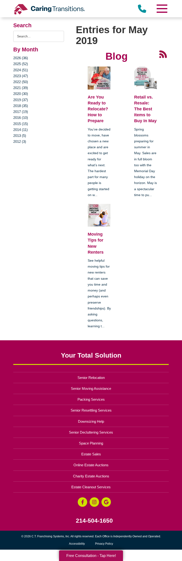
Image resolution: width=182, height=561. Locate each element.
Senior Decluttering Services (91, 432)
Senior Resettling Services (91, 410)
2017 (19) (20, 112)
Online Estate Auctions (91, 465)
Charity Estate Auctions (91, 476)
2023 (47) (20, 76)
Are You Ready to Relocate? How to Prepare (98, 109)
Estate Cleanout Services (91, 487)
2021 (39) (20, 88)
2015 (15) (20, 124)
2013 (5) (19, 136)
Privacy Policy (104, 543)
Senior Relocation (91, 378)
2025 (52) (20, 64)
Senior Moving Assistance (91, 388)
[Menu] (162, 8)
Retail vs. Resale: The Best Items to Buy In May (145, 109)
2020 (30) (20, 94)
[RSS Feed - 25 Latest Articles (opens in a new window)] (163, 54)
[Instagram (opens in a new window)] (94, 502)
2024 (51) (20, 70)
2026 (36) (20, 58)
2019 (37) (20, 100)
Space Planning (91, 443)
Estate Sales (91, 454)
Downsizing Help (91, 421)
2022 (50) (20, 82)
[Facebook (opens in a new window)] (82, 502)
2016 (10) (20, 118)
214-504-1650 (94, 521)
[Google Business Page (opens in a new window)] (106, 502)
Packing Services (91, 399)
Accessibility (77, 543)
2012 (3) (19, 141)
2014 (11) (20, 130)
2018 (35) (20, 106)
